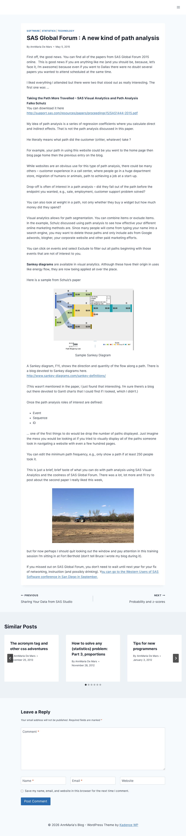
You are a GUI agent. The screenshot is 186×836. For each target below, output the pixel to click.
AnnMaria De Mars (41, 46)
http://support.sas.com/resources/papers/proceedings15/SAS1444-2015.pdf (82, 113)
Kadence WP (129, 825)
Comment (31, 731)
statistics (49, 30)
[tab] (86, 685)
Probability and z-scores (147, 599)
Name (28, 781)
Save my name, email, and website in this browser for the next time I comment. (77, 791)
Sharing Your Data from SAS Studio (46, 599)
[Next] (176, 658)
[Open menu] (178, 7)
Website (128, 781)
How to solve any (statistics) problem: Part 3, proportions (90, 648)
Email (77, 781)
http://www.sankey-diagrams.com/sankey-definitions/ (66, 376)
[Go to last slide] (10, 658)
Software (33, 30)
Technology (66, 30)
